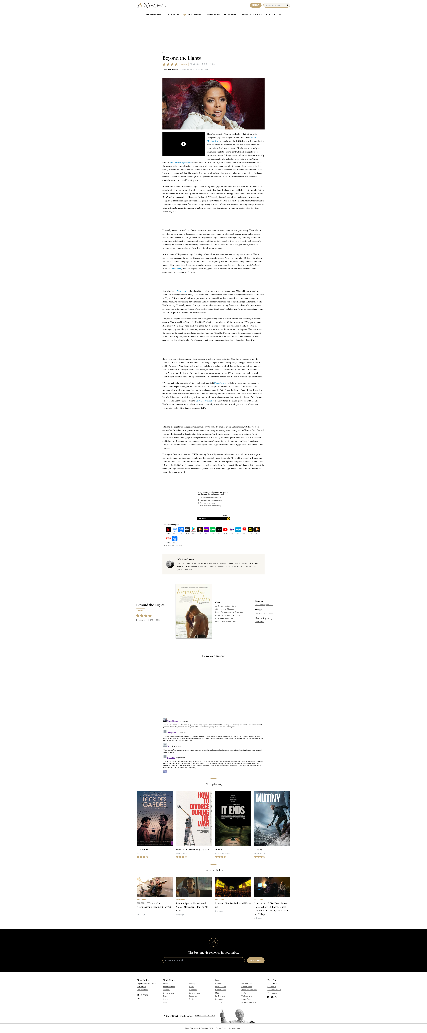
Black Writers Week (249, 990)
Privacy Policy (234, 1028)
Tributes (218, 1002)
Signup (255, 5)
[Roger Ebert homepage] (152, 5)
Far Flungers (220, 996)
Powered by (169, 546)
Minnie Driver (220, 622)
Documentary (168, 993)
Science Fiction (195, 993)
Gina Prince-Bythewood (181, 162)
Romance (193, 990)
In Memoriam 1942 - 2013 (205, 1016)
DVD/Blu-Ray (246, 984)
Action (165, 984)
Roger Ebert (246, 999)
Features (244, 993)
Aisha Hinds (219, 609)
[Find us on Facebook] (268, 997)
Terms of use (221, 1028)
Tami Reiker (259, 622)
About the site (273, 984)
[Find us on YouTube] (272, 997)
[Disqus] (213, 745)
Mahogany (176, 268)
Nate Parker (182, 290)
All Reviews (141, 987)
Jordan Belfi (220, 606)
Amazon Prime (169, 987)
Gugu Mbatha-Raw (222, 615)
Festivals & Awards (251, 15)
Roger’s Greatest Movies (146, 984)
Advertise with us (274, 990)
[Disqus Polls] (213, 689)
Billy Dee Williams (204, 400)
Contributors (274, 15)
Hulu (165, 1002)
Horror (165, 999)
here (190, 569)
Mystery (192, 984)
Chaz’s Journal (220, 987)
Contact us (271, 987)
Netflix (191, 987)
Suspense (193, 996)
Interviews (230, 15)
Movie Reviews (153, 15)
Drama (184, 64)
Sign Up (140, 998)
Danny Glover (220, 382)
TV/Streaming (212, 15)
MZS (217, 993)
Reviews (165, 53)
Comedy (166, 990)
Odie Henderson (170, 70)
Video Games (246, 987)
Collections (172, 15)
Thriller (191, 999)
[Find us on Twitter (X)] (276, 997)
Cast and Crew (142, 990)
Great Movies (194, 15)
